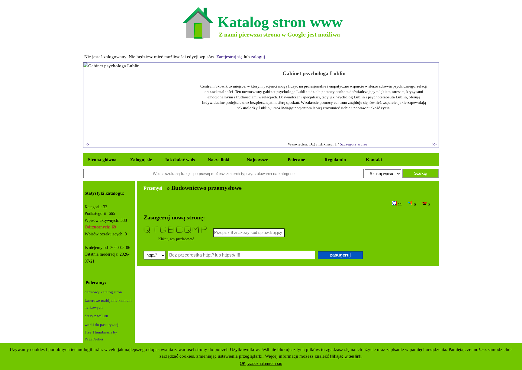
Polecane (296, 159)
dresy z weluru (96, 316)
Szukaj (420, 173)
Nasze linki (218, 159)
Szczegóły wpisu (353, 144)
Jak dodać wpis (180, 159)
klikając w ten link (345, 356)
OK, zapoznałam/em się (261, 363)
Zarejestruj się (229, 56)
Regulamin (335, 159)
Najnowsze (257, 159)
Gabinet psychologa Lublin (314, 73)
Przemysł (152, 188)
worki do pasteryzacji (102, 324)
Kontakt (374, 159)
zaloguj (258, 56)
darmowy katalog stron (103, 292)
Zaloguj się (141, 159)
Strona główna (102, 159)
